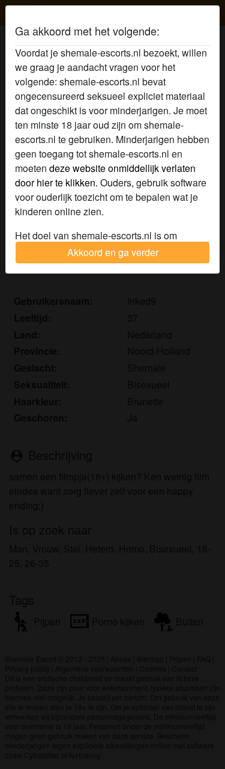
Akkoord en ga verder (112, 252)
